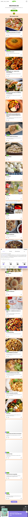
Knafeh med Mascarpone (10, 51)
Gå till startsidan (14, 10)
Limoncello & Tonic (9, 453)
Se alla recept (14, 501)
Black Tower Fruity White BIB (16, 513)
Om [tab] (24, 251)
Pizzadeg (7, 215)
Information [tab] (10, 251)
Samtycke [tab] (4, 251)
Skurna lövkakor (8, 156)
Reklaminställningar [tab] (17, 251)
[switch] (11, 264)
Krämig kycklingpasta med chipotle (12, 352)
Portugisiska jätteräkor (10, 332)
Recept (5, 1)
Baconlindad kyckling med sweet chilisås (12, 372)
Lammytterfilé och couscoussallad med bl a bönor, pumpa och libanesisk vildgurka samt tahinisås (13, 115)
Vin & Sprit (7, 1)
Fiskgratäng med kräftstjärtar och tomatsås (13, 32)
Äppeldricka (8, 195)
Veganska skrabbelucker (10, 234)
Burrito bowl (8, 413)
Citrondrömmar (8, 273)
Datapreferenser (25, 510)
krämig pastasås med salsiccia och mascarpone (13, 433)
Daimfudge (8, 494)
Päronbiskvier (8, 176)
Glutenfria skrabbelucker (10, 291)
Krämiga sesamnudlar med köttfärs (12, 393)
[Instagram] (26, 506)
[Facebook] (25, 506)
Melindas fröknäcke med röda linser (12, 136)
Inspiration (2, 1)
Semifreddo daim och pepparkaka (11, 474)
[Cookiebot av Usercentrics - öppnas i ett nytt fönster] (24, 249)
